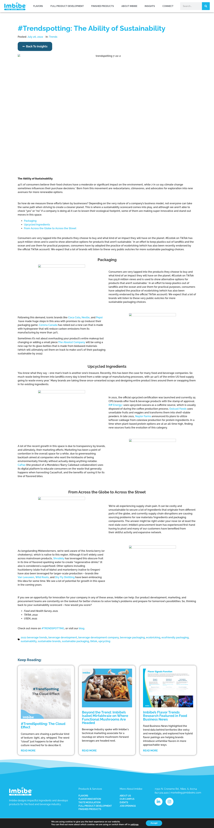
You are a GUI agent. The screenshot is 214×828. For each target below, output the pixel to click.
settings (134, 824)
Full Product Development (67, 6)
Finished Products (102, 6)
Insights (150, 6)
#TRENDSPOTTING (53, 628)
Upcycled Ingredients (37, 224)
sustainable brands (49, 641)
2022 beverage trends (34, 637)
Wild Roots (42, 577)
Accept (154, 823)
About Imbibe (129, 6)
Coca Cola (74, 317)
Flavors (38, 6)
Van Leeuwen (26, 577)
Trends (53, 36)
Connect (167, 6)
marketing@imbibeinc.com (186, 792)
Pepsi (99, 317)
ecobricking (153, 637)
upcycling (104, 641)
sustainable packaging (75, 641)
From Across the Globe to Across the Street (50, 228)
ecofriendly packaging (175, 637)
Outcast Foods (178, 408)
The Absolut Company (71, 342)
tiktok (93, 641)
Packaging (30, 220)
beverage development (62, 637)
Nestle (86, 317)
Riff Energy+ (116, 404)
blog (81, 628)
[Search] (206, 6)
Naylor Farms (143, 416)
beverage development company (98, 637)
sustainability (29, 641)
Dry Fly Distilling (65, 577)
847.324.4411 (162, 792)
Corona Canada (48, 324)
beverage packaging (132, 637)
